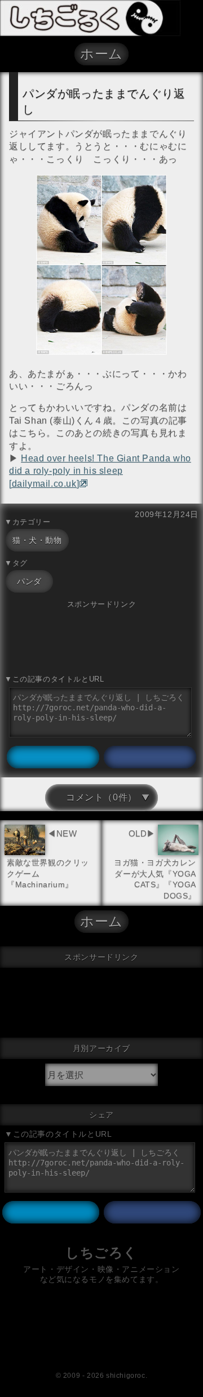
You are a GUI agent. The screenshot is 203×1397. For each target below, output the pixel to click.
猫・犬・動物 (37, 540)
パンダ (29, 581)
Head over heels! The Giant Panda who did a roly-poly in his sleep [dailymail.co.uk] (100, 470)
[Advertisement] (101, 638)
